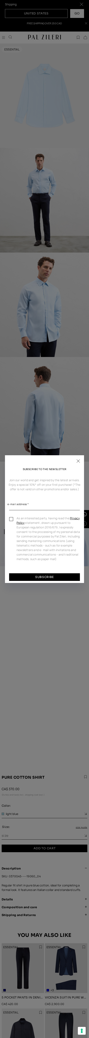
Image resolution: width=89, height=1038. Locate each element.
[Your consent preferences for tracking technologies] (82, 1031)
